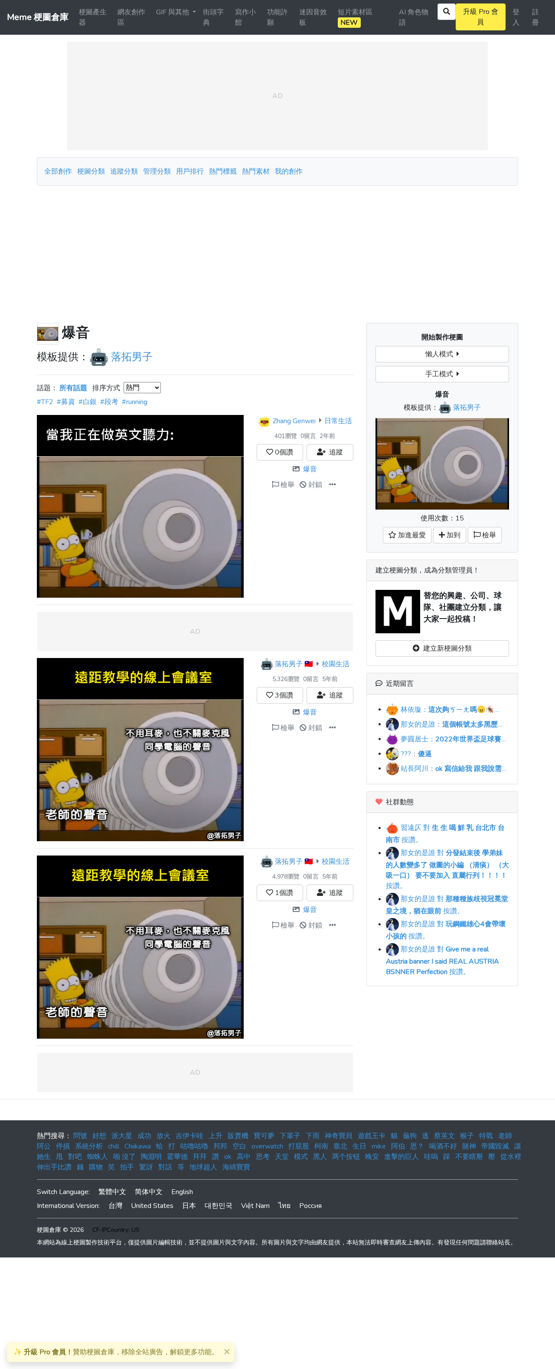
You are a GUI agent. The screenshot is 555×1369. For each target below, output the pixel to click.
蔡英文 (444, 1136)
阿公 (44, 1146)
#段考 (109, 402)
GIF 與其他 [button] (173, 12)
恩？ (417, 1146)
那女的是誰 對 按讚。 (447, 869)
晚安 (372, 1157)
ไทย (284, 1206)
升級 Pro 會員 (480, 17)
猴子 (467, 1136)
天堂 (282, 1157)
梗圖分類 (91, 171)
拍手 (127, 1167)
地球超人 (203, 1167)
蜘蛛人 (97, 1157)
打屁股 (298, 1146)
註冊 (535, 17)
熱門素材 (256, 171)
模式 (301, 1157)
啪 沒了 (124, 1157)
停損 (63, 1146)
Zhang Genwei (294, 420)
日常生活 (338, 420)
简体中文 (149, 1192)
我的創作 (289, 171)
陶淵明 (151, 1157)
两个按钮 (346, 1157)
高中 (244, 1157)
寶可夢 (264, 1136)
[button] (332, 485)
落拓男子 (132, 357)
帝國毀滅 (495, 1146)
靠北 (340, 1146)
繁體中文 (112, 1192)
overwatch (267, 1146)
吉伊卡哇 (189, 1136)
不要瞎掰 (469, 1157)
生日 (359, 1146)
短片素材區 (355, 17)
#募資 (66, 402)
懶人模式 (441, 354)
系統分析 (89, 1146)
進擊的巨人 (401, 1157)
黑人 (320, 1157)
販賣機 (238, 1136)
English (182, 1192)
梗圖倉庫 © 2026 (60, 1230)
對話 (165, 1167)
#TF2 (45, 402)
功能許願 (277, 17)
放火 (163, 1136)
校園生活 (335, 664)
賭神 (469, 1146)
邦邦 (220, 1146)
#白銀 (87, 402)
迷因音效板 (313, 17)
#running (134, 402)
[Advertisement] (277, 251)
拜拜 (200, 1157)
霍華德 (177, 1157)
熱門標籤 (223, 171)
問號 (80, 1136)
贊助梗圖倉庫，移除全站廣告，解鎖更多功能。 (116, 1352)
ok (228, 1157)
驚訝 (146, 1167)
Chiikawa (137, 1146)
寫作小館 (245, 17)
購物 (96, 1167)
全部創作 (58, 171)
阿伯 (398, 1146)
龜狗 (410, 1136)
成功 (144, 1136)
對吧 (75, 1157)
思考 (263, 1157)
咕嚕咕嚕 (194, 1146)
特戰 (486, 1136)
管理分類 (157, 171)
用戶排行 (190, 171)
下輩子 (290, 1136)
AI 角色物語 (413, 17)
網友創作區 (131, 17)
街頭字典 (213, 17)
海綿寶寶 (236, 1167)
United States (152, 1206)
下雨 (313, 1136)
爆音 (310, 469)
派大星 (121, 1136)
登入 (516, 17)
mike (379, 1146)
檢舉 (286, 485)
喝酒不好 (443, 1146)
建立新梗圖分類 (446, 648)
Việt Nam (255, 1206)
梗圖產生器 (93, 17)
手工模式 (441, 374)
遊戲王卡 (371, 1136)
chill (113, 1146)
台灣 (115, 1206)
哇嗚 (431, 1157)
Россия (310, 1206)
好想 (99, 1136)
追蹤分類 (124, 171)
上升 (215, 1136)
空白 (239, 1146)
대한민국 (218, 1206)
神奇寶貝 (339, 1136)
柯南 (321, 1146)
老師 (505, 1136)
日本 (189, 1206)
